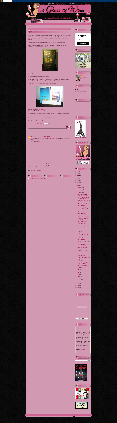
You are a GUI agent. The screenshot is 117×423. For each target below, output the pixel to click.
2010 (78, 289)
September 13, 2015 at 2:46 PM (44, 136)
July (79, 269)
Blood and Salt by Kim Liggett (83, 216)
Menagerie (40, 124)
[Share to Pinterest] (49, 123)
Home (34, 168)
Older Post (69, 168)
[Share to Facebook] (48, 123)
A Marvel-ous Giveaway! (82, 211)
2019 (78, 178)
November (80, 189)
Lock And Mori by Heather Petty (84, 225)
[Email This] (44, 123)
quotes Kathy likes (80, 328)
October (79, 190)
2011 (78, 287)
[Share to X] (46, 123)
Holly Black (84, 349)
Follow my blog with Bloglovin (81, 137)
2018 (78, 180)
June (79, 271)
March (79, 276)
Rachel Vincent (58, 124)
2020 (78, 176)
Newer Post (30, 168)
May (79, 272)
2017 (78, 182)
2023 (78, 171)
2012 (78, 285)
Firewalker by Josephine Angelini (84, 257)
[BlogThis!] (45, 123)
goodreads (42, 73)
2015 (78, 185)
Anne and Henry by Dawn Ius (83, 265)
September (80, 192)
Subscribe (83, 43)
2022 (78, 173)
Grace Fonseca (34, 136)
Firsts (36, 124)
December (80, 187)
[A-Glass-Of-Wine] (83, 159)
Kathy (83, 75)
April (79, 274)
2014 (78, 281)
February (80, 278)
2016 (78, 184)
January (79, 279)
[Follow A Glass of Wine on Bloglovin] (80, 136)
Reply (32, 142)
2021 (78, 175)
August (79, 267)
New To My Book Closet (49, 124)
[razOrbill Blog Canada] (81, 408)
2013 (78, 283)
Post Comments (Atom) (38, 170)
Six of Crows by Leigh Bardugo (84, 206)
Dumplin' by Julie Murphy (82, 233)
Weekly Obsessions (81, 205)
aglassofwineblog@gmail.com (81, 91)
